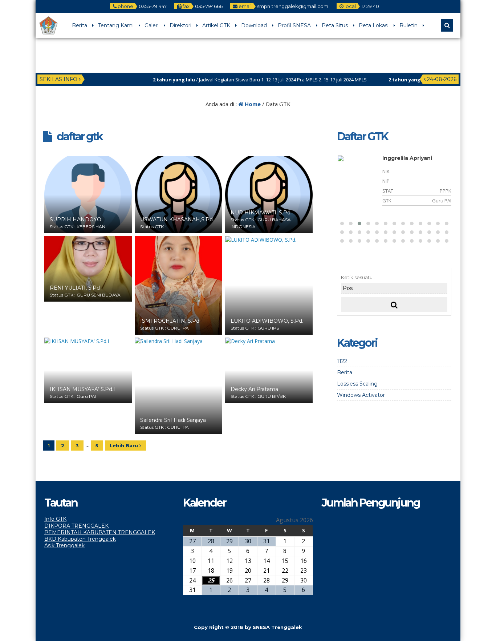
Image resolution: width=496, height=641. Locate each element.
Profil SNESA (294, 25)
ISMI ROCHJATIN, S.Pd (169, 321)
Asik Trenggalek (64, 545)
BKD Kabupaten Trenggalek (80, 539)
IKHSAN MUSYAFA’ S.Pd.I (82, 389)
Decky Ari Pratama (254, 389)
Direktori (180, 25)
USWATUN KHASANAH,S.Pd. (177, 219)
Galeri (152, 25)
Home (252, 104)
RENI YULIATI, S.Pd (75, 288)
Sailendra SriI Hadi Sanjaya (173, 420)
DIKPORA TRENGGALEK (76, 526)
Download (254, 25)
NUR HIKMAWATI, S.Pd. (261, 212)
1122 (342, 361)
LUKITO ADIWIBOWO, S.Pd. (267, 321)
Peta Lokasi (374, 25)
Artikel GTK (216, 25)
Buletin (408, 25)
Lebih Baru (124, 445)
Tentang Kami (116, 25)
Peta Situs (335, 25)
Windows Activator (361, 395)
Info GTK (55, 519)
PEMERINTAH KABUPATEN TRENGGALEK (99, 532)
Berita (79, 25)
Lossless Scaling (357, 383)
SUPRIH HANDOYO (75, 219)
